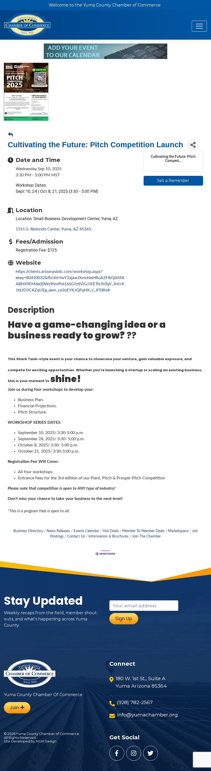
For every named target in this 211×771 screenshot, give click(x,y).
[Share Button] (193, 145)
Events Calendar (86, 531)
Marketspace (178, 531)
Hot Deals (111, 531)
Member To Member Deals (143, 531)
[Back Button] (10, 135)
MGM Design (46, 741)
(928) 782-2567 (135, 702)
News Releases (58, 531)
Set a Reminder (173, 180)
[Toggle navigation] (199, 26)
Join (15, 708)
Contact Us (76, 536)
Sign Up (123, 619)
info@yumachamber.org (147, 715)
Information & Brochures (108, 536)
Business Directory (28, 531)
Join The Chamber (146, 536)
